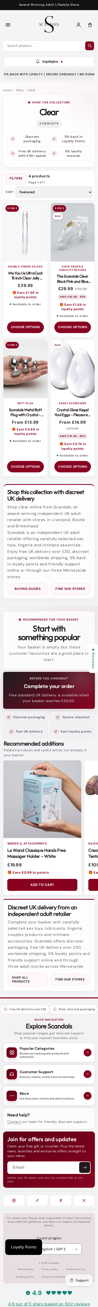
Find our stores (70, 589)
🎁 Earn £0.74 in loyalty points (72, 446)
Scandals (54, 1263)
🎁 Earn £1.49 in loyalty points (72, 307)
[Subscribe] (84, 1167)
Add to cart (42, 885)
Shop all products (21, 979)
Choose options (25, 327)
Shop (20, 90)
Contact (14, 1122)
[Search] (89, 45)
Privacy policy (50, 1269)
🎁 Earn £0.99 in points (28, 872)
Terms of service (75, 1269)
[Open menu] (8, 25)
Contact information (53, 1276)
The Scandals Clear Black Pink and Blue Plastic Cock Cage (72, 281)
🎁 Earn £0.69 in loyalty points (25, 431)
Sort (9, 192)
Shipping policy (25, 1276)
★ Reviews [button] (93, 658)
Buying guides (28, 589)
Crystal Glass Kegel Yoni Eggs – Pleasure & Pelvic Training (72, 414)
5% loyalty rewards (73, 153)
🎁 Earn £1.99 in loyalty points (25, 295)
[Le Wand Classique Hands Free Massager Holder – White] (42, 799)
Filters (15, 178)
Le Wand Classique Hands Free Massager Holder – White (36, 853)
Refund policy (26, 1269)
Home (7, 90)
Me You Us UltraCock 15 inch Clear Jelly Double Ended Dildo (25, 278)
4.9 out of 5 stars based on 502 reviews (49, 1304)
